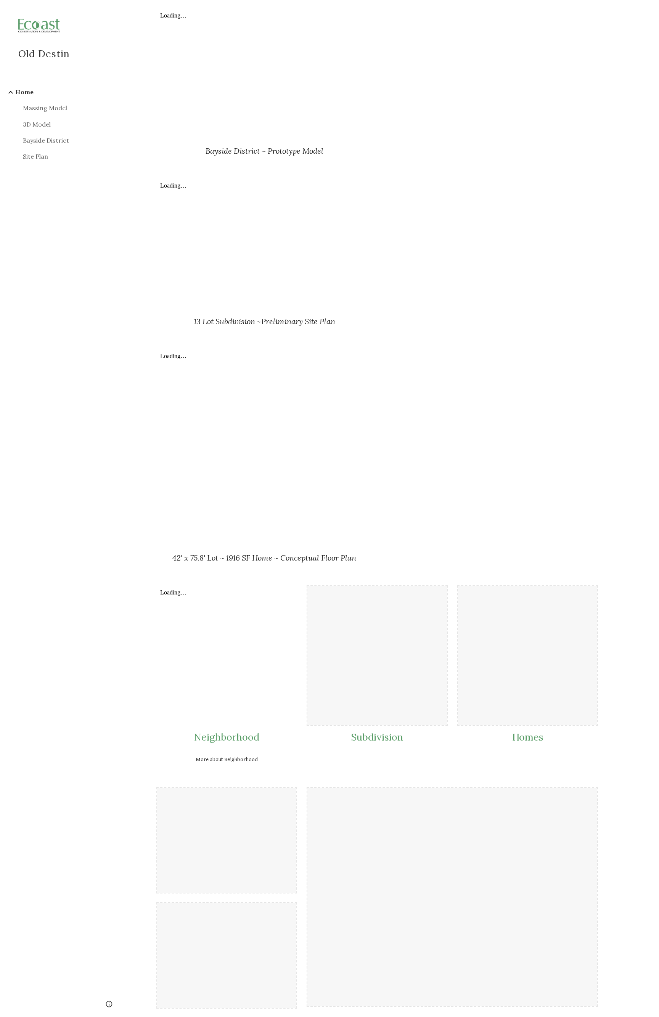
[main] (264, 151)
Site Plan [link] (35, 156)
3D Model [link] (37, 124)
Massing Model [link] (45, 108)
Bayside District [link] (46, 140)
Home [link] (24, 92)
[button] (650, 11)
